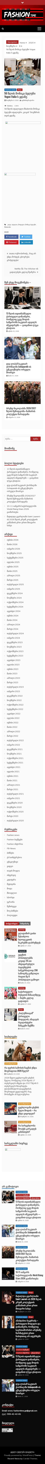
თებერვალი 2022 (15, 740)
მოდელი (21, 224)
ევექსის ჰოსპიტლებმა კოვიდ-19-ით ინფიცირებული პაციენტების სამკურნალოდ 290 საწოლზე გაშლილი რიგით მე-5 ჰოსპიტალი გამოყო (28, 967)
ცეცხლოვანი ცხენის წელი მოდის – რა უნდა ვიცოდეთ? (28, 1110)
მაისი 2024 (12, 620)
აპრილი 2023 (13, 678)
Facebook (12, 236)
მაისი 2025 (12, 571)
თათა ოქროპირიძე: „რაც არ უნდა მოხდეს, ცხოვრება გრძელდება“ (21, 256)
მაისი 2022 (12, 727)
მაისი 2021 (12, 780)
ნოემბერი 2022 (14, 700)
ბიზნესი (10, 853)
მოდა (20, 90)
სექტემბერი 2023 (15, 655)
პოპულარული (12, 923)
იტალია (15, 224)
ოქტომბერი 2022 (15, 704)
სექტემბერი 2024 (15, 606)
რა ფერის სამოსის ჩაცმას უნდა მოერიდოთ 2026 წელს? (20, 1069)
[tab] (11, 923)
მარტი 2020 (12, 816)
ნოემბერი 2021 (14, 753)
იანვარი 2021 (13, 798)
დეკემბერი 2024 (15, 593)
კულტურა (11, 879)
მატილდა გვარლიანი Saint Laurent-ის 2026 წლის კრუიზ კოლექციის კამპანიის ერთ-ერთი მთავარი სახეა (29, 1302)
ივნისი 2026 (12, 540)
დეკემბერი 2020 (15, 802)
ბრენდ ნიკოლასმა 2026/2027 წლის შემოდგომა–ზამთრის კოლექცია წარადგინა (21, 411)
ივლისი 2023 (13, 664)
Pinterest (12, 242)
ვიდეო (10, 866)
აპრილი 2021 (13, 785)
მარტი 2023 (12, 682)
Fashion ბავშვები (14, 839)
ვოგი (9, 224)
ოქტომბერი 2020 (15, 811)
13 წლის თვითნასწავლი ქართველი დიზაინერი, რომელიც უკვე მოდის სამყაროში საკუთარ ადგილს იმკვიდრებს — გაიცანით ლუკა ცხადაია (22, 320)
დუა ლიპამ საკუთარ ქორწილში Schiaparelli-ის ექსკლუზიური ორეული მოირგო (18, 368)
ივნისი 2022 (12, 722)
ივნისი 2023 (12, 669)
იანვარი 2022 (13, 745)
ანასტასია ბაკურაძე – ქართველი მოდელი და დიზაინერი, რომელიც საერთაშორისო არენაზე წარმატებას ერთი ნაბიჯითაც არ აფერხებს (28, 1328)
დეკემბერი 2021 (15, 749)
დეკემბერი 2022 (15, 696)
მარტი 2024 (12, 629)
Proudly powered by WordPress (18, 1455)
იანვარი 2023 (13, 691)
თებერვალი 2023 (15, 687)
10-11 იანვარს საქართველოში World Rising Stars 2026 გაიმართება (21, 509)
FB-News (11, 848)
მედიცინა (11, 884)
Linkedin (27, 242)
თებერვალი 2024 (15, 633)
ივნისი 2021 (12, 776)
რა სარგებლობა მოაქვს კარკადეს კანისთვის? (27, 1128)
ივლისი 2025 (13, 562)
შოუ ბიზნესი (12, 911)
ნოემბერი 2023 (14, 647)
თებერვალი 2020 (15, 820)
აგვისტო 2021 (13, 767)
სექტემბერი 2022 (15, 709)
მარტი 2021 (12, 789)
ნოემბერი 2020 (14, 807)
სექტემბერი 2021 (15, 762)
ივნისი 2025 (12, 566)
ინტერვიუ (11, 875)
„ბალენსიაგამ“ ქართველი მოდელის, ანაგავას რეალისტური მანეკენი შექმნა (28, 1019)
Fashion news (10, 90)
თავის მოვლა (13, 870)
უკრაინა (10, 902)
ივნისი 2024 (12, 615)
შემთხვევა (11, 906)
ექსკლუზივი (12, 862)
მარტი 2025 (12, 580)
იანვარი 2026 (13, 549)
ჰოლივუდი (12, 915)
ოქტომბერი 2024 (15, 602)
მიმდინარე (24, 923)
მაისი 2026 (12, 544)
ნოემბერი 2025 (14, 553)
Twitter (26, 236)
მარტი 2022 (12, 736)
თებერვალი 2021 (15, 794)
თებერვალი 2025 (15, 584)
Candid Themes (30, 1458)
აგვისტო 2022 (13, 713)
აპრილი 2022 (13, 731)
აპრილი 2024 (13, 624)
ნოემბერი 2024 (14, 598)
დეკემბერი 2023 (15, 642)
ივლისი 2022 (13, 718)
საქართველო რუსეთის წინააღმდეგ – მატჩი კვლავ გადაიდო (29, 996)
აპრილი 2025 (13, 575)
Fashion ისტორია (15, 844)
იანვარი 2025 (13, 589)
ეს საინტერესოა (14, 857)
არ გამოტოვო (10, 1186)
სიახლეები (10, 1036)
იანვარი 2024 (13, 638)
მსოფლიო (12, 893)
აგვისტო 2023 (13, 660)
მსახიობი (7, 227)
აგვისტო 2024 (13, 611)
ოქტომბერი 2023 (15, 651)
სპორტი (10, 897)
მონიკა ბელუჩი (30, 224)
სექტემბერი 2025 (15, 557)
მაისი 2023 (12, 673)
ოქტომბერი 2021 (15, 758)
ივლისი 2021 (13, 771)
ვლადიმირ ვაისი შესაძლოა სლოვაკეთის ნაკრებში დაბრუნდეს (29, 938)
